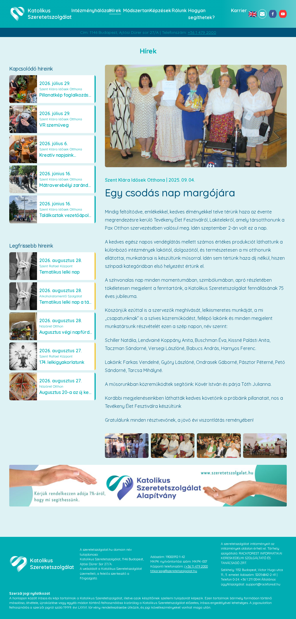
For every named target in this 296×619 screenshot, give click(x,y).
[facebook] (273, 14)
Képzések (158, 10)
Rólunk (178, 10)
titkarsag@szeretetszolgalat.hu (173, 571)
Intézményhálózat (88, 10)
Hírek (114, 10)
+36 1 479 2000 (202, 32)
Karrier (238, 10)
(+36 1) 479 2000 (196, 566)
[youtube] (283, 14)
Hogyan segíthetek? (201, 14)
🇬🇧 (252, 14)
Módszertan (134, 10)
